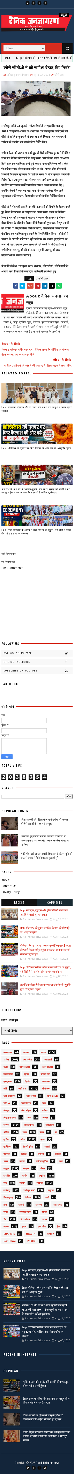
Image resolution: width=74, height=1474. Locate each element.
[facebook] (33, 3)
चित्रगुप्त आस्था (9, 1117)
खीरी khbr (52, 1095)
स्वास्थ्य (6, 1226)
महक (61, 1161)
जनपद (6, 1124)
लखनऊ (40, 1182)
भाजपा (5, 1161)
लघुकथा (51, 1190)
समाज (5, 1211)
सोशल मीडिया (25, 1219)
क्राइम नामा (45, 1074)
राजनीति (6, 1175)
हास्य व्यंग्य (42, 1226)
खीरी (5, 1088)
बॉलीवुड (58, 1153)
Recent (19, 902)
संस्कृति (21, 1204)
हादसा (24, 1226)
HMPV (50, 1233)
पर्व (56, 1132)
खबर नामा (46, 1081)
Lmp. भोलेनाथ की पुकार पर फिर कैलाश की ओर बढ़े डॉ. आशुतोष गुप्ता (36, 448)
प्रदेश (22, 1139)
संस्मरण (39, 1204)
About (5, 880)
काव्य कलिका (25, 1066)
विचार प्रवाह (8, 1197)
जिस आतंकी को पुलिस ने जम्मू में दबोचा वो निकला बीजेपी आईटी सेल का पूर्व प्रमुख (44, 821)
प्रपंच (42, 1139)
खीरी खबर (59, 74)
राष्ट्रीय (42, 1175)
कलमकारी (48, 1059)
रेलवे (5, 1182)
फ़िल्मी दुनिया (28, 1146)
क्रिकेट (28, 1081)
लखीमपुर (6, 1190)
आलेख (6, 1059)
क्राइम (26, 1074)
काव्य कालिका (47, 1066)
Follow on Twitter (17, 653)
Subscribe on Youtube (20, 670)
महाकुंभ (6, 1168)
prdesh (32, 1240)
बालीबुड (24, 1153)
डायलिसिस (50, 1124)
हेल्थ (58, 1226)
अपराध (43, 1052)
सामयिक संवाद (25, 1211)
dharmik (9, 1233)
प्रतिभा (6, 1139)
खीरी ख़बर (46, 1088)
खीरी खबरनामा (9, 1095)
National (9, 1240)
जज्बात (45, 1117)
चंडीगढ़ (45, 1110)
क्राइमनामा (7, 1081)
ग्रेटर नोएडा (26, 1110)
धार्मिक (6, 1132)
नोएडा (25, 1132)
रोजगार (22, 1182)
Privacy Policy (10, 892)
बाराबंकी (6, 1153)
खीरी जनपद (31, 1095)
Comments (54, 902)
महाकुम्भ (26, 1168)
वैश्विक (28, 1197)
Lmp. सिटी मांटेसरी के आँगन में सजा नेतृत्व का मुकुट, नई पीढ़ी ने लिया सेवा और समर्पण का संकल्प (36, 531)
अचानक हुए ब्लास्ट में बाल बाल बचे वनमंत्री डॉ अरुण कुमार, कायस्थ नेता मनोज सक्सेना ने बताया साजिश (45, 840)
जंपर (29, 1117)
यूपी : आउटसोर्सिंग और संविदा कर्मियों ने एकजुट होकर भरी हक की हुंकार (45, 1383)
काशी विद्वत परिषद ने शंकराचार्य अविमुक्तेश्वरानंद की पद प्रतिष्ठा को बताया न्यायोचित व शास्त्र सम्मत (46, 1436)
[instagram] (39, 3)
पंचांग (42, 1132)
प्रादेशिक (7, 1146)
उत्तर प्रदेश (27, 1059)
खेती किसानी (26, 1103)
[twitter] (27, 3)
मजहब (22, 1161)
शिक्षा (5, 1204)
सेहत (5, 1219)
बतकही (47, 1146)
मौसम (42, 1168)
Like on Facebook (16, 662)
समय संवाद (57, 1204)
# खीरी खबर (42, 278)
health (31, 1233)
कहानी (5, 1066)
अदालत (26, 1052)
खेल (44, 1103)
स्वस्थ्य (44, 1219)
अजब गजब (7, 1052)
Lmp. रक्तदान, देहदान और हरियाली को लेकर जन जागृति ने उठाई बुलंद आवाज (36, 408)
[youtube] (45, 3)
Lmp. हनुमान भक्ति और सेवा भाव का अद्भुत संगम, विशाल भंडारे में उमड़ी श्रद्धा (46, 1400)
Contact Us (8, 886)
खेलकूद (6, 1110)
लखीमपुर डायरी (29, 1190)
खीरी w (6, 1103)
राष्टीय (24, 1175)
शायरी (47, 1197)
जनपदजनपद (29, 1124)
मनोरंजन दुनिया (42, 1161)
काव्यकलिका (8, 1074)
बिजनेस (41, 1153)
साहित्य (44, 1211)
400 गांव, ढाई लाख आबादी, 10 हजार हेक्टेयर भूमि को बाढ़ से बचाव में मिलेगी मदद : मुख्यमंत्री (46, 855)
